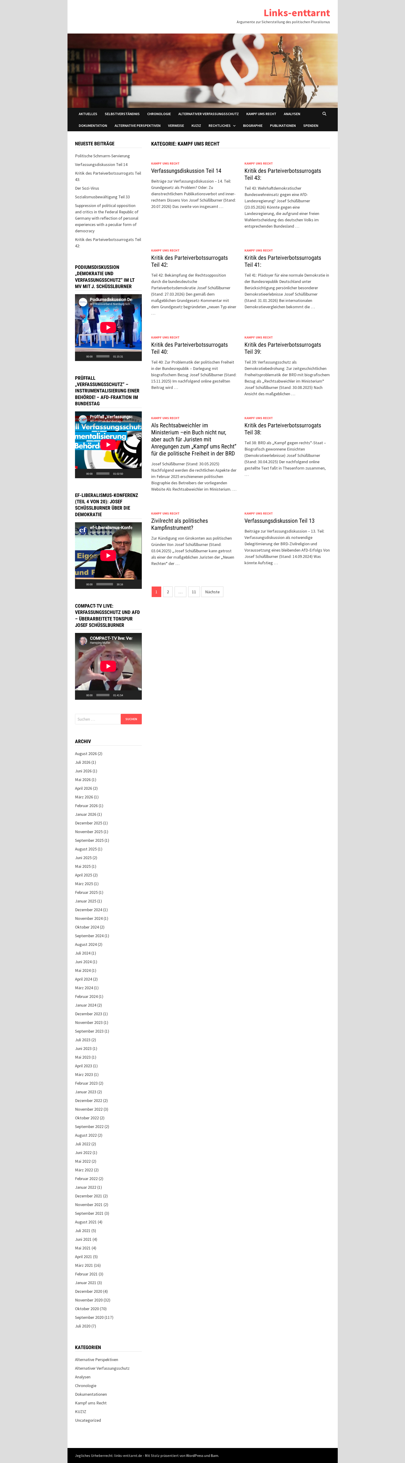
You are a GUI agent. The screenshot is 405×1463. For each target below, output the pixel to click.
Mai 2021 (83, 1248)
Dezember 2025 (88, 823)
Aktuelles (88, 113)
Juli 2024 (82, 953)
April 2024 (83, 979)
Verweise (176, 125)
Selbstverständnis (122, 113)
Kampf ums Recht (261, 113)
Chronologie (159, 113)
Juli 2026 (82, 762)
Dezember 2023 (88, 1013)
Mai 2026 (83, 779)
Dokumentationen (91, 1394)
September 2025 (89, 840)
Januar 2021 (85, 1282)
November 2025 (89, 831)
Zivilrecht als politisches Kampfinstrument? (179, 524)
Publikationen (283, 125)
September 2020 (89, 1317)
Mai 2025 (83, 866)
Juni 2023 (83, 1048)
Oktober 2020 (87, 1308)
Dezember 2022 (88, 1100)
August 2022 (86, 1135)
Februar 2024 (86, 996)
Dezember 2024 (88, 909)
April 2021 (83, 1256)
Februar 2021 (86, 1274)
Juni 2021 (83, 1239)
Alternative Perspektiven (138, 125)
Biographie (252, 125)
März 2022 (84, 1170)
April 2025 (83, 875)
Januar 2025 (85, 901)
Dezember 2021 (88, 1196)
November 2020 (89, 1300)
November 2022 (89, 1109)
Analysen (292, 113)
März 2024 (84, 987)
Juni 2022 (83, 1152)
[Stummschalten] (128, 356)
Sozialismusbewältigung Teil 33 (102, 196)
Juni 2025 (83, 857)
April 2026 (83, 788)
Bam (214, 1455)
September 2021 (89, 1213)
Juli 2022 (82, 1144)
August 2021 (86, 1222)
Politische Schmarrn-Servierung (102, 155)
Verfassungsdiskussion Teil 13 (279, 520)
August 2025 (86, 849)
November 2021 (89, 1204)
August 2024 (86, 944)
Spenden (310, 125)
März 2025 (84, 883)
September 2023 (89, 1031)
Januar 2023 (85, 1091)
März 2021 (84, 1265)
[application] (108, 327)
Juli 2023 (82, 1039)
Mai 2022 (83, 1161)
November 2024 (89, 918)
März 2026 (84, 797)
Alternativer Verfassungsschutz (208, 113)
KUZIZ (196, 125)
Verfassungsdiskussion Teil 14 (186, 170)
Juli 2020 (82, 1326)
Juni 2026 (83, 771)
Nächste (212, 591)
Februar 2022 (86, 1178)
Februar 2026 (86, 805)
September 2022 (89, 1126)
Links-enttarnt (297, 12)
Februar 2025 (86, 892)
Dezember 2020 (88, 1291)
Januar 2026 (85, 814)
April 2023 (83, 1065)
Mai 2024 (83, 970)
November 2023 (89, 1022)
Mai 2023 (83, 1057)
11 (194, 591)
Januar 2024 (85, 1005)
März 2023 (84, 1074)
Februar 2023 (86, 1083)
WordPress (194, 1455)
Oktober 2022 (87, 1118)
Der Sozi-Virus (87, 188)
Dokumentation (93, 125)
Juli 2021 (82, 1230)
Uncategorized (88, 1420)
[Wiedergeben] (81, 356)
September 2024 (89, 935)
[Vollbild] (135, 356)
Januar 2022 (85, 1187)
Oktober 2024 (87, 927)
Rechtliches (220, 125)
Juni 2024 (83, 961)
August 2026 (86, 753)
